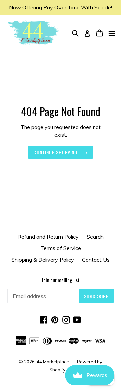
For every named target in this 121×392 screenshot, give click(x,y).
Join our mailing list (60, 280)
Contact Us (96, 259)
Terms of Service (60, 248)
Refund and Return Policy (48, 236)
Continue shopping (55, 152)
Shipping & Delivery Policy (42, 259)
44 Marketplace (53, 361)
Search (95, 236)
